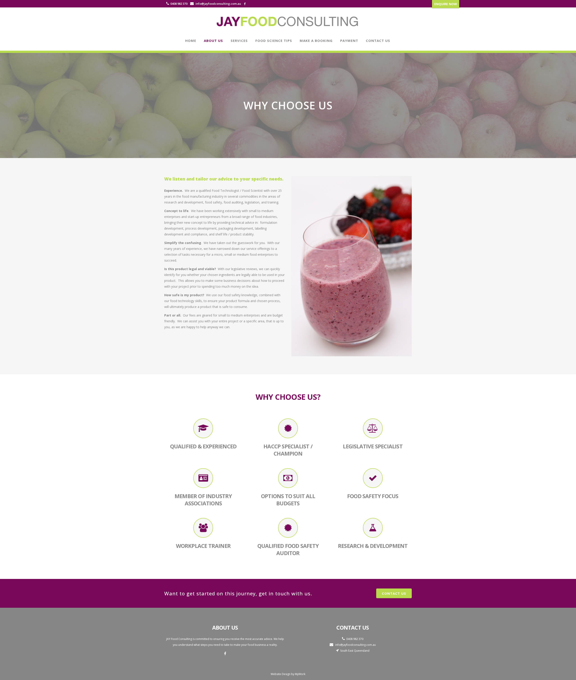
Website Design (280, 674)
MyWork (300, 674)
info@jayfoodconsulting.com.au (218, 4)
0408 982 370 (178, 4)
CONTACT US (394, 593)
